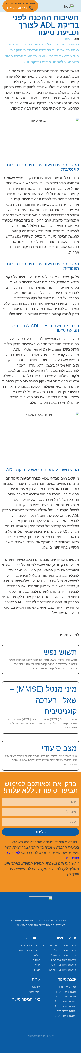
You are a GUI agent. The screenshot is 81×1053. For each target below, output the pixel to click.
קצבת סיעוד (67, 979)
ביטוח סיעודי (30, 938)
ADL (16, 349)
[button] (48, 6)
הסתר (68, 39)
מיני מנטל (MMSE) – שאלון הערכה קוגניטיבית (43, 700)
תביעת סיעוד (21, 108)
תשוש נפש (60, 652)
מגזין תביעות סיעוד (26, 999)
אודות (36, 979)
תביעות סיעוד (66, 938)
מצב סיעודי (59, 748)
